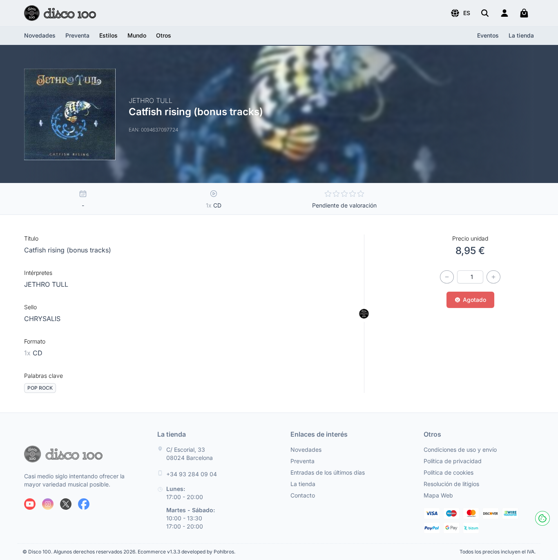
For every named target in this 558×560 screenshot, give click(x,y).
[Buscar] (485, 13)
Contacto (302, 495)
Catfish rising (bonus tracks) (67, 250)
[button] (460, 13)
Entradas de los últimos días (327, 472)
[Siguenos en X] (65, 504)
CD (33, 353)
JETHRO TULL (46, 284)
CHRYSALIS (42, 319)
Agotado (474, 299)
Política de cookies (448, 472)
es (466, 12)
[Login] (504, 13)
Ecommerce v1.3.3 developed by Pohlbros (186, 552)
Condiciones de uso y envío (460, 449)
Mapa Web (438, 495)
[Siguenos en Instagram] (48, 504)
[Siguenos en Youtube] (30, 504)
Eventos (488, 35)
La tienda (521, 35)
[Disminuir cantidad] (447, 276)
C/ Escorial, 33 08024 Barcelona (189, 453)
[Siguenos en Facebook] (83, 504)
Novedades (40, 35)
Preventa (77, 35)
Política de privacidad (453, 460)
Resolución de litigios (451, 483)
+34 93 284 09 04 (191, 474)
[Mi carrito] (524, 13)
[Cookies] (542, 518)
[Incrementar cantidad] (493, 276)
